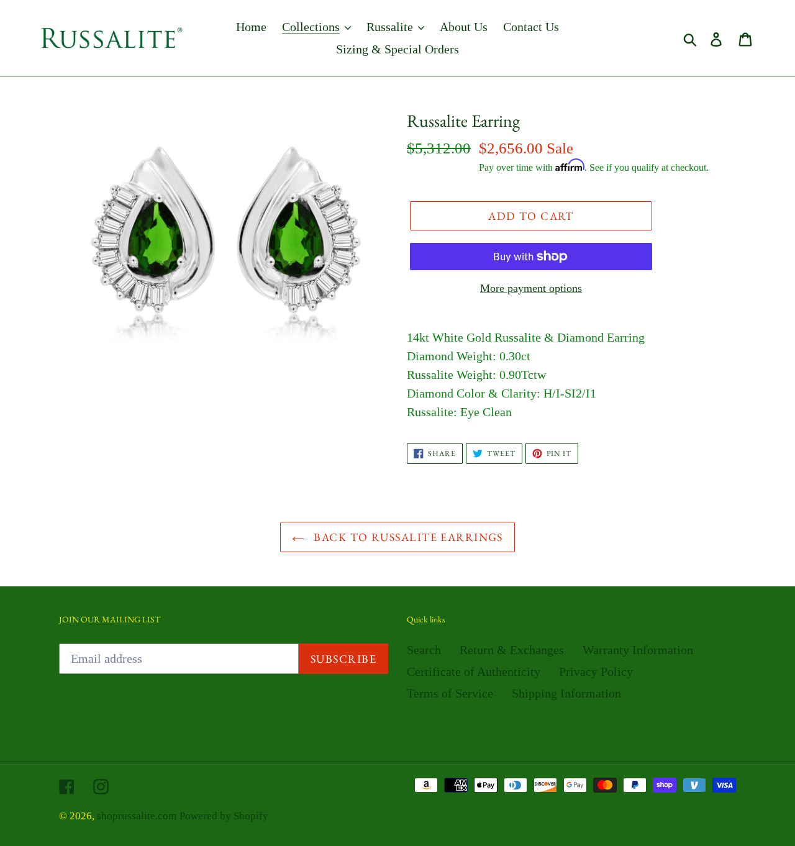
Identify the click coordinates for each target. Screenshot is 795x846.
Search (424, 650)
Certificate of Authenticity (473, 671)
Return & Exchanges (512, 650)
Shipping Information (566, 693)
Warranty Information (638, 650)
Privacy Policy (596, 671)
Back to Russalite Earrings (407, 537)
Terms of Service (450, 693)
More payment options (531, 288)
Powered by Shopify (223, 816)
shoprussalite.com (136, 816)
